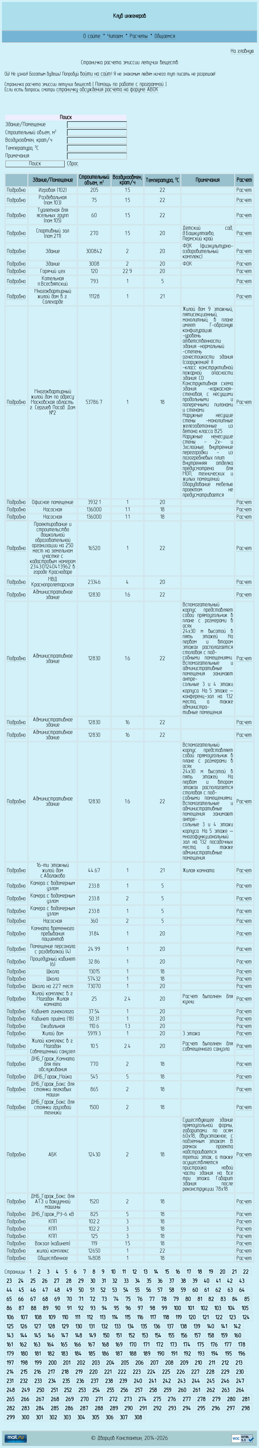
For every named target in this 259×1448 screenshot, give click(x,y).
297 (231, 1408)
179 (10, 1354)
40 (206, 1281)
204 (110, 1363)
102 (204, 1308)
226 (181, 1372)
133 (117, 1326)
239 (123, 1381)
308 (138, 1417)
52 (103, 1290)
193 (201, 1354)
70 (69, 1299)
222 (122, 1372)
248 (11, 1390)
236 (80, 1381)
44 (9, 1290)
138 (183, 1326)
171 (146, 1345)
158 (210, 1336)
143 (10, 1336)
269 (70, 1399)
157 (197, 1336)
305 (95, 1417)
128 (51, 1326)
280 (231, 1399)
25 (32, 1281)
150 (106, 1336)
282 (11, 1408)
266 (25, 1399)
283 (25, 1408)
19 (211, 1272)
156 (184, 1336)
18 (200, 1272)
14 (156, 1272)
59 (183, 1290)
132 (104, 1326)
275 (157, 1399)
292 (157, 1408)
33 (126, 1281)
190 (160, 1354)
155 (171, 1336)
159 (224, 1336)
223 (137, 1372)
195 (228, 1354)
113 (102, 1317)
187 (119, 1354)
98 (152, 1308)
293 (172, 1408)
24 (21, 1281)
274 (142, 1399)
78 (164, 1299)
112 (90, 1317)
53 (114, 1290)
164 (50, 1345)
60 (195, 1290)
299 (11, 1417)
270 (84, 1399)
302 (53, 1417)
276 (172, 1399)
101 (191, 1308)
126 (23, 1326)
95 (116, 1308)
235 (66, 1381)
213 (238, 1363)
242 (167, 1381)
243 (181, 1381)
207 (154, 1363)
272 (113, 1399)
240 (138, 1381)
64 (242, 1290)
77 (152, 1299)
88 (33, 1308)
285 (55, 1408)
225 (166, 1372)
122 (219, 1317)
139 (196, 1326)
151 (119, 1336)
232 (24, 1381)
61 (206, 1290)
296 (216, 1408)
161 (10, 1345)
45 (21, 1290)
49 (69, 1290)
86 (9, 1308)
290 (128, 1408)
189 (146, 1354)
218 (65, 1372)
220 (93, 1372)
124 (246, 1317)
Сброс (72, 164)
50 (81, 1290)
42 (230, 1281)
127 (37, 1326)
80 (188, 1299)
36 (160, 1281)
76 (140, 1299)
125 (10, 1326)
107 (24, 1317)
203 (96, 1363)
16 (178, 1272)
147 (64, 1336)
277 (187, 1399)
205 (125, 1363)
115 (128, 1317)
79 (176, 1299)
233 (38, 1381)
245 (210, 1381)
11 (124, 1272)
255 (110, 1390)
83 (223, 1299)
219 (79, 1372)
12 (134, 1272)
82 (211, 1299)
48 (57, 1290)
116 (140, 1317)
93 (92, 1308)
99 (164, 1308)
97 (140, 1308)
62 (218, 1290)
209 (184, 1363)
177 (228, 1345)
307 (124, 1417)
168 (105, 1345)
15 (167, 1272)
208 (169, 1363)
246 (225, 1381)
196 (241, 1354)
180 (24, 1354)
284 (40, 1408)
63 (230, 1290)
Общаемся (165, 36)
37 (171, 1281)
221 (108, 1372)
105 (245, 1308)
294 (187, 1408)
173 (173, 1345)
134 (130, 1326)
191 (174, 1354)
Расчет (244, 190)
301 (39, 1417)
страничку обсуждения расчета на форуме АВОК (107, 90)
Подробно (16, 190)
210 (198, 1363)
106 (10, 1317)
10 (113, 1272)
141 (224, 1326)
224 (151, 1372)
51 (92, 1290)
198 (24, 1363)
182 (51, 1354)
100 (177, 1308)
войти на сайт (95, 74)
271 (99, 1399)
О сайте (91, 36)
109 (52, 1317)
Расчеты (139, 36)
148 (78, 1336)
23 (9, 1281)
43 (241, 1281)
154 (158, 1336)
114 (115, 1317)
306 (110, 1417)
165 (63, 1345)
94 (104, 1308)
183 (64, 1354)
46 (33, 1290)
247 (240, 1381)
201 (66, 1363)
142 (237, 1326)
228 (210, 1372)
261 (196, 1390)
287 (84, 1408)
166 (77, 1345)
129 (65, 1326)
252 (68, 1390)
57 (160, 1290)
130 (78, 1326)
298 (246, 1408)
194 (214, 1354)
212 (225, 1363)
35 (149, 1281)
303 (67, 1417)
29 (81, 1281)
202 (81, 1363)
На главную (242, 51)
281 (245, 1399)
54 (125, 1290)
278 (201, 1399)
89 (46, 1308)
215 (23, 1372)
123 (232, 1317)
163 (36, 1345)
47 (45, 1290)
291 (143, 1408)
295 (201, 1408)
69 (57, 1299)
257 (139, 1390)
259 (167, 1390)
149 (92, 1336)
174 (186, 1345)
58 (171, 1290)
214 (10, 1372)
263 (225, 1390)
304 (81, 1417)
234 (52, 1381)
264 (240, 1390)
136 (157, 1326)
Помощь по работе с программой (129, 84)
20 (222, 1272)
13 (145, 1272)
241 (152, 1381)
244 (196, 1381)
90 (57, 1308)
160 (237, 1336)
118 (166, 1317)
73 (104, 1299)
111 (77, 1317)
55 (137, 1290)
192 (187, 1354)
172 (159, 1345)
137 (170, 1326)
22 (246, 1272)
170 (133, 1345)
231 (10, 1381)
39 (195, 1281)
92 (81, 1308)
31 (104, 1281)
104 (231, 1308)
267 (40, 1399)
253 (82, 1390)
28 (69, 1281)
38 (183, 1281)
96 (128, 1308)
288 (99, 1408)
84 (235, 1299)
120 (192, 1317)
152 (131, 1336)
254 (96, 1390)
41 (218, 1281)
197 (10, 1363)
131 (92, 1326)
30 (92, 1281)
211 (212, 1363)
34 (137, 1281)
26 (45, 1281)
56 (148, 1290)
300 (25, 1417)
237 (95, 1381)
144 (23, 1336)
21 (234, 1272)
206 (139, 1363)
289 (114, 1408)
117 (153, 1317)
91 (69, 1308)
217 (51, 1372)
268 (55, 1399)
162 (23, 1345)
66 (21, 1299)
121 (205, 1317)
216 (37, 1372)
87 (21, 1308)
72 (92, 1299)
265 (10, 1399)
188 (133, 1354)
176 (214, 1345)
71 (81, 1299)
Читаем (115, 36)
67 (33, 1299)
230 (240, 1372)
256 (124, 1390)
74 (116, 1299)
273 (128, 1399)
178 (241, 1345)
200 (52, 1363)
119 (179, 1317)
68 (45, 1299)
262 (211, 1390)
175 (200, 1345)
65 (9, 1299)
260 (182, 1390)
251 (54, 1390)
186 (105, 1354)
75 (128, 1299)
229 (225, 1372)
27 (56, 1281)
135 (144, 1326)
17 (189, 1272)
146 (51, 1336)
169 (119, 1345)
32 (114, 1281)
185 (91, 1354)
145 (37, 1336)
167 (91, 1345)
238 (109, 1381)
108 (38, 1317)
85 (246, 1299)
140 (210, 1326)
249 (25, 1390)
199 (38, 1363)
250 (40, 1390)
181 (37, 1354)
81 (200, 1299)
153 (145, 1336)
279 (216, 1399)
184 (78, 1354)
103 (217, 1308)
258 (153, 1390)
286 (69, 1408)
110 (65, 1317)
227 (195, 1372)
